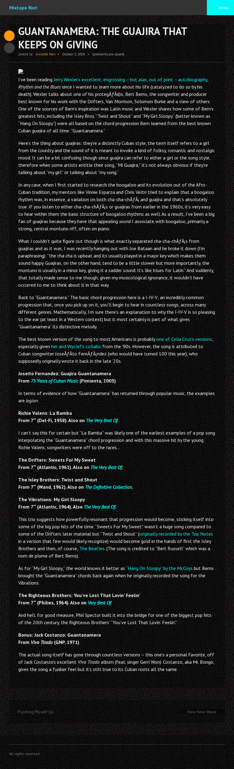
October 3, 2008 (73, 54)
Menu (224, 7)
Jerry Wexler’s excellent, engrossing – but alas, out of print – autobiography (130, 79)
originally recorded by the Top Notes (176, 534)
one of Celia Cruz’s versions (184, 339)
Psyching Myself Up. (36, 712)
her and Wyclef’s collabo (76, 346)
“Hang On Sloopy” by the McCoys (159, 568)
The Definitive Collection (108, 487)
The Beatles (92, 548)
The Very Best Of (101, 420)
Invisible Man (45, 54)
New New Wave (201, 712)
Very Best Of (99, 602)
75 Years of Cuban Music (54, 381)
